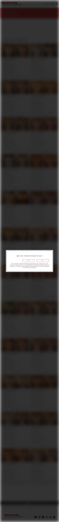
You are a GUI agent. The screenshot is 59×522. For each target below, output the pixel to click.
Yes (28, 260)
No (42, 260)
